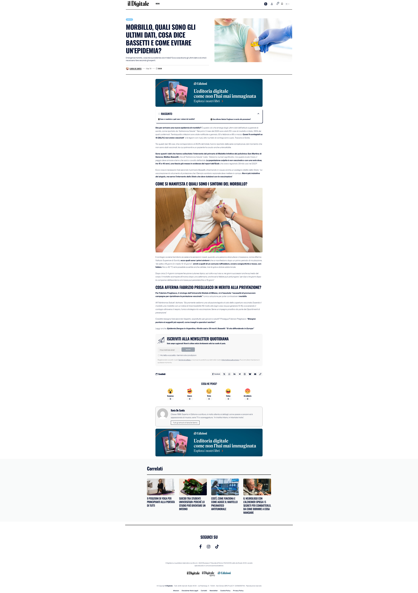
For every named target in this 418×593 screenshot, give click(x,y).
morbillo (243, 296)
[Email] (255, 374)
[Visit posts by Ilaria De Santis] (127, 68)
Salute (129, 19)
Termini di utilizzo (184, 360)
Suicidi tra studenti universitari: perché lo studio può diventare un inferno (192, 503)
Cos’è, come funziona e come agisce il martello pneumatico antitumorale (224, 503)
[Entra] (272, 4)
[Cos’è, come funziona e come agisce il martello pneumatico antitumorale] (225, 487)
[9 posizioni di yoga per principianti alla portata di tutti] (161, 487)
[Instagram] (208, 546)
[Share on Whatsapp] (229, 374)
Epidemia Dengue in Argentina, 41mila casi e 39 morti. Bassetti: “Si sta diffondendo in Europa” (210, 328)
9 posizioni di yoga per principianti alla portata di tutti (161, 501)
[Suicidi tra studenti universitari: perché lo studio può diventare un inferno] (193, 487)
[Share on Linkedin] (234, 374)
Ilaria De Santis (136, 68)
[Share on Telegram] (239, 374)
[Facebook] (200, 546)
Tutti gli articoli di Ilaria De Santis (185, 422)
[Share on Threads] (244, 374)
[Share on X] (224, 374)
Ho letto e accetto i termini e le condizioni (178, 355)
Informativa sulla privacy (230, 360)
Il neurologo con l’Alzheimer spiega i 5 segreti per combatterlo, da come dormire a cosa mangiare (257, 505)
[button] (265, 4)
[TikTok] (217, 546)
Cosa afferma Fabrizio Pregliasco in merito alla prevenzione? (232, 119)
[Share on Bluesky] (250, 374)
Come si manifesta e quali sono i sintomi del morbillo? (177, 119)
